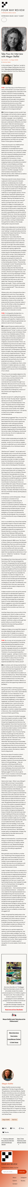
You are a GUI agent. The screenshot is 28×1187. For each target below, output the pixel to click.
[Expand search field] (4, 20)
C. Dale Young (14, 1042)
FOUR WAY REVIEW (13, 10)
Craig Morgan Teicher (14, 1039)
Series (9, 62)
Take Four (14, 1119)
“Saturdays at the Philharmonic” (13, 69)
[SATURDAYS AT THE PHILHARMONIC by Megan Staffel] (7, 84)
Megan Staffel (14, 60)
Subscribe (22, 1172)
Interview (5, 62)
